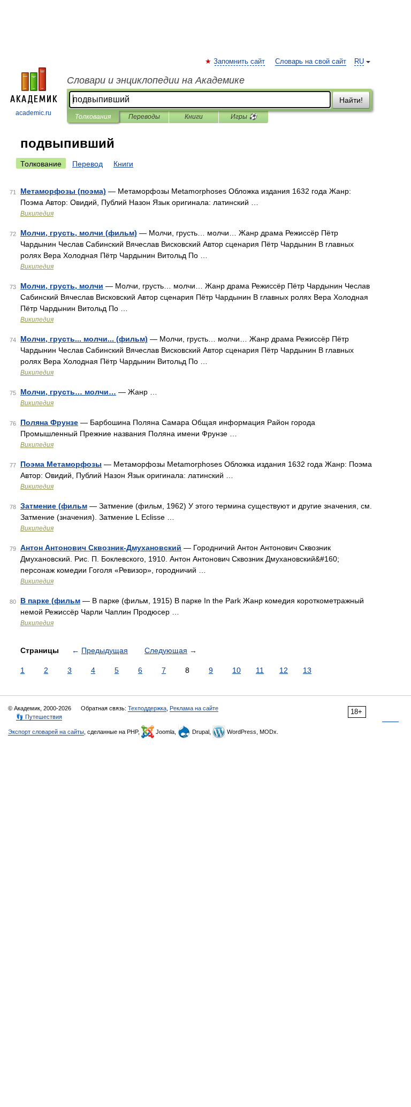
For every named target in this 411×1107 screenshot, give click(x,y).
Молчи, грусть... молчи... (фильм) (84, 339)
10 (236, 670)
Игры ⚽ (244, 116)
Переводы (144, 116)
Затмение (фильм (53, 506)
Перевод (87, 164)
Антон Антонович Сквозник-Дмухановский (100, 547)
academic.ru (33, 113)
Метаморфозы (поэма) (63, 191)
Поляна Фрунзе (49, 422)
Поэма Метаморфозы (61, 464)
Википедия (37, 213)
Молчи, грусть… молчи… (68, 392)
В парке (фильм (50, 600)
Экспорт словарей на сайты (46, 732)
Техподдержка (147, 708)
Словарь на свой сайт (310, 61)
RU (359, 61)
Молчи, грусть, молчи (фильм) (78, 233)
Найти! (351, 100)
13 (307, 670)
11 (260, 670)
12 (283, 670)
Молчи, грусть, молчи (61, 286)
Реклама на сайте (194, 708)
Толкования (93, 116)
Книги (194, 116)
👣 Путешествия (39, 717)
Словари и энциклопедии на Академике (156, 80)
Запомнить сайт (240, 61)
